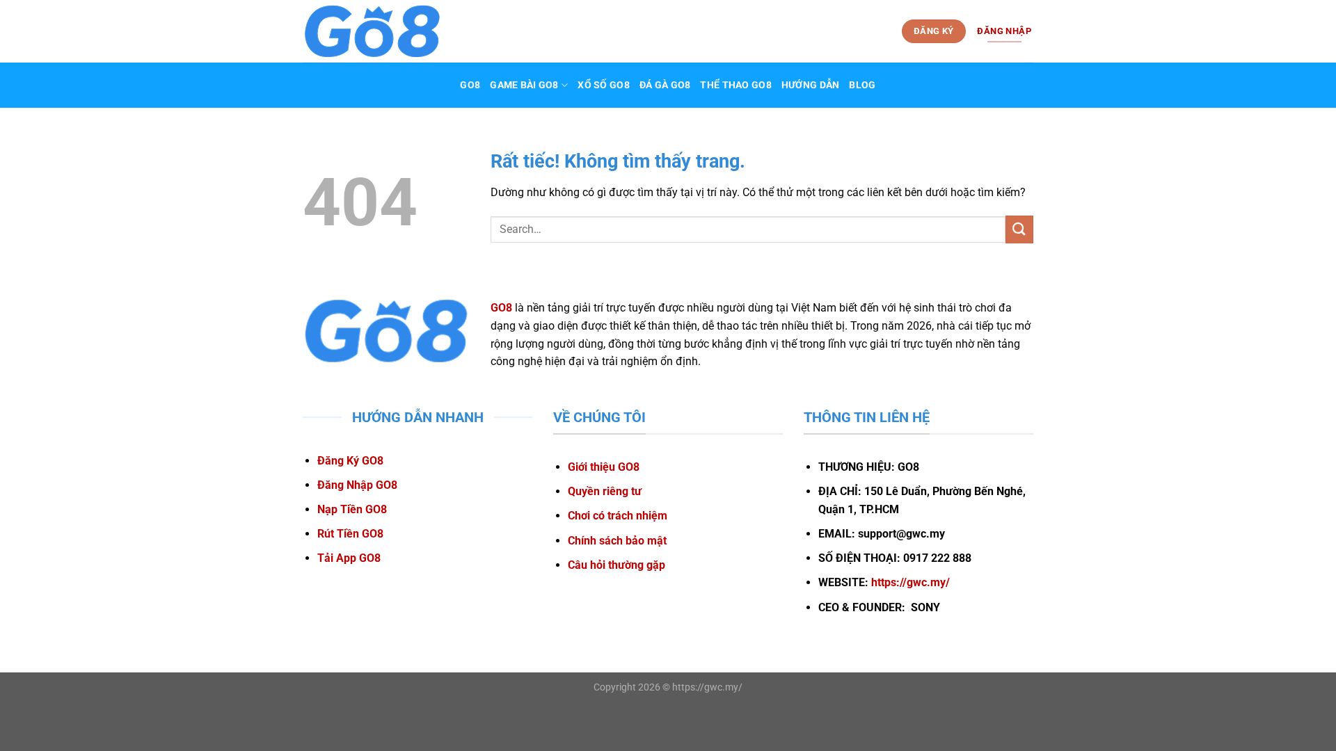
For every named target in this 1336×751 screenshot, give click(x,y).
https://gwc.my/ (910, 582)
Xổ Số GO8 (604, 85)
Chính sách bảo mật (617, 540)
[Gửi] (1019, 229)
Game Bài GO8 (524, 85)
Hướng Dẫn (810, 85)
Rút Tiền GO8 (350, 533)
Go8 (470, 85)
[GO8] (372, 31)
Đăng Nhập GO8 (357, 485)
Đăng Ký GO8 (350, 460)
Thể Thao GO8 (735, 85)
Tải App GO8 (349, 558)
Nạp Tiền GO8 (352, 509)
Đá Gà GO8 (665, 85)
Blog (862, 85)
